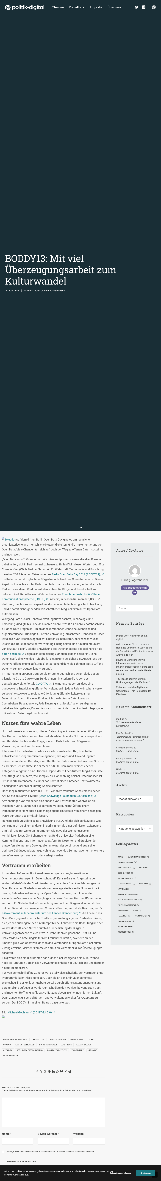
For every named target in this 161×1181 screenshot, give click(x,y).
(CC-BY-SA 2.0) (42, 1012)
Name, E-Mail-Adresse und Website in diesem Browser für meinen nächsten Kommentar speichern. (51, 1151)
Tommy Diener (142, 916)
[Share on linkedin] (53, 1071)
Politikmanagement (128, 905)
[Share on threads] (45, 1071)
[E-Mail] (134, 592)
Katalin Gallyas (83, 1045)
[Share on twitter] (41, 1071)
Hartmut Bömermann (25, 1045)
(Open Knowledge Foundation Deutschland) (66, 795)
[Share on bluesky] (61, 1071)
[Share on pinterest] (49, 1071)
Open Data (7, 1050)
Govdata (7, 1045)
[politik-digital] (24, 7)
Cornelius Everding (57, 1039)
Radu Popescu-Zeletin (57, 1050)
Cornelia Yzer (37, 1039)
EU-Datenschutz (126, 868)
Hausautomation (127, 878)
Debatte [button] (75, 7)
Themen (58, 7)
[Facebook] (145, 7)
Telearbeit (124, 916)
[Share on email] (70, 1071)
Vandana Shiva (126, 921)
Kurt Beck (145, 884)
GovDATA (42, 683)
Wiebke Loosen (126, 932)
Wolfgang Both (10, 1056)
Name (6, 1133)
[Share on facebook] (37, 1071)
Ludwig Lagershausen (52, 290)
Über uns (114, 7)
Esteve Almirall (77, 1039)
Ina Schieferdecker (48, 1045)
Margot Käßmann (128, 894)
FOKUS (91, 1039)
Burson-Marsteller (138, 857)
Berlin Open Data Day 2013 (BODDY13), (76, 574)
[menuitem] (58, 7)
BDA (121, 857)
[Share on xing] (65, 1071)
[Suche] (134, 608)
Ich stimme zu (145, 1173)
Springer (123, 911)
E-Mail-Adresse (48, 1133)
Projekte (95, 7)
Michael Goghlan (18, 1012)
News (30, 290)
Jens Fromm (66, 1045)
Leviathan (123, 889)
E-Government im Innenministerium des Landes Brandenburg (40, 913)
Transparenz (78, 1050)
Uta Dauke (92, 1050)
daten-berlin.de (11, 653)
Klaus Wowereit (126, 884)
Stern (137, 911)
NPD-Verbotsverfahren (130, 900)
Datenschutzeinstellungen (120, 1173)
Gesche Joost (125, 873)
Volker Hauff (125, 927)
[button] (150, 607)
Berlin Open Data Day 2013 (15, 1039)
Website (78, 1133)
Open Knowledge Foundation (30, 1050)
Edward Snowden (127, 862)
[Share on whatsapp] (57, 1071)
